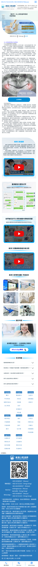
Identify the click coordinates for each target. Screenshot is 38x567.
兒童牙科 (7, 435)
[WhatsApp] (31, 563)
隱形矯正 (7, 418)
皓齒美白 (19, 395)
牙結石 (19, 399)
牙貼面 (19, 412)
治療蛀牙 (7, 438)
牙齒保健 (19, 435)
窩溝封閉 (7, 448)
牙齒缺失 (19, 448)
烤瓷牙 (31, 402)
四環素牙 (19, 409)
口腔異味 (19, 441)
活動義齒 (30, 399)
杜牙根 (19, 429)
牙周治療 (30, 416)
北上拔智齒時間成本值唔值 (11, 42)
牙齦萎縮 (30, 429)
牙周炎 (31, 418)
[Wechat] (19, 563)
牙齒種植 (7, 392)
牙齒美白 (19, 392)
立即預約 (19, 99)
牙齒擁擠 (7, 425)
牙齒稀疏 (7, 422)
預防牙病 (19, 445)
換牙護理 (7, 445)
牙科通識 (19, 438)
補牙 (19, 418)
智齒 (19, 422)
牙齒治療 (19, 416)
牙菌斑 (19, 402)
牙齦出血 (30, 422)
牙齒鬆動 (30, 432)
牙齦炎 (31, 425)
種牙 (7, 395)
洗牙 (19, 405)
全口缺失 (7, 405)
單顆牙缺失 (7, 402)
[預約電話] (6, 563)
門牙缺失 (7, 399)
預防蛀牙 (7, 441)
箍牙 (7, 429)
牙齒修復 (30, 392)
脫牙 (26, 36)
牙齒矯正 (7, 416)
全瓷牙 (31, 395)
